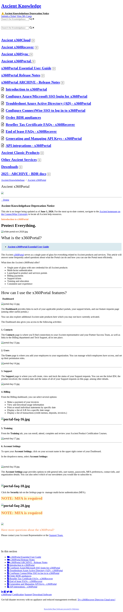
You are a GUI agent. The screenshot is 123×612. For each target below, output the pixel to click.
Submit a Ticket (8, 16)
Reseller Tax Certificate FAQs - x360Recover (40, 124)
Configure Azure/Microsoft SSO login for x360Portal (46, 96)
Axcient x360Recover (17, 47)
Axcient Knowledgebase (13, 180)
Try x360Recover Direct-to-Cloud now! (96, 599)
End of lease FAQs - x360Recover (31, 131)
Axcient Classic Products (20, 153)
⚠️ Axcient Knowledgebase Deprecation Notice (25, 13)
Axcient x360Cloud (15, 40)
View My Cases (24, 16)
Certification (18, 594)
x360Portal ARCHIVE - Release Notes (30, 82)
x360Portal (19, 254)
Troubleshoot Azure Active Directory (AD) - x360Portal (48, 103)
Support (28, 594)
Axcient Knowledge (21, 6)
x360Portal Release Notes (20, 75)
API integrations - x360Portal (28, 145)
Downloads (9, 167)
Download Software (42, 594)
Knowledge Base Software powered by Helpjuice (61, 609)
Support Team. (56, 535)
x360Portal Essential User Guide (26, 68)
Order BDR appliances (23, 117)
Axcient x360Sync (15, 54)
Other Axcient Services (19, 160)
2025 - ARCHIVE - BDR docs (23, 174)
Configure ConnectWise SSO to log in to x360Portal (45, 110)
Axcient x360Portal (16, 61)
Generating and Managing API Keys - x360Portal (44, 138)
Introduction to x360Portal (26, 89)
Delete (6, 200)
